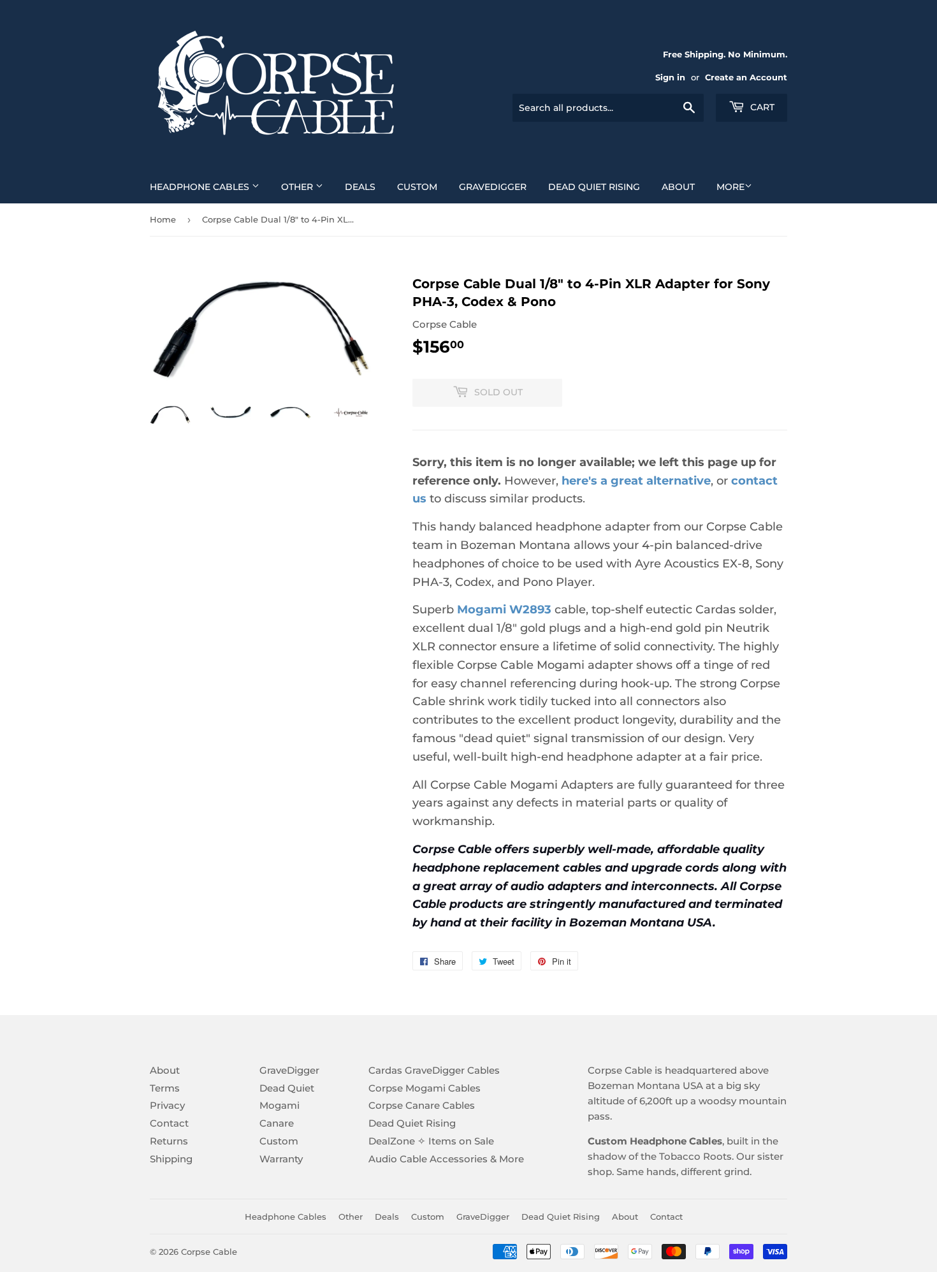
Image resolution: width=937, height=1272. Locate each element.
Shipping (171, 1159)
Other (298, 187)
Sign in (670, 77)
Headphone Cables (201, 187)
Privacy (167, 1105)
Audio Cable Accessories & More (446, 1159)
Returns (169, 1141)
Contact (169, 1123)
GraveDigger (493, 187)
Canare (276, 1123)
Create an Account (746, 77)
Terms (165, 1088)
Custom (417, 187)
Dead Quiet (286, 1088)
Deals (360, 187)
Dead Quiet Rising (594, 187)
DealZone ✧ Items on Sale (431, 1141)
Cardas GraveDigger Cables (434, 1070)
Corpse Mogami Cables (424, 1088)
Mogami (279, 1105)
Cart (761, 107)
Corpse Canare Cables (421, 1105)
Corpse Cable (209, 1251)
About (678, 187)
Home (163, 219)
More (730, 187)
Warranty (281, 1159)
